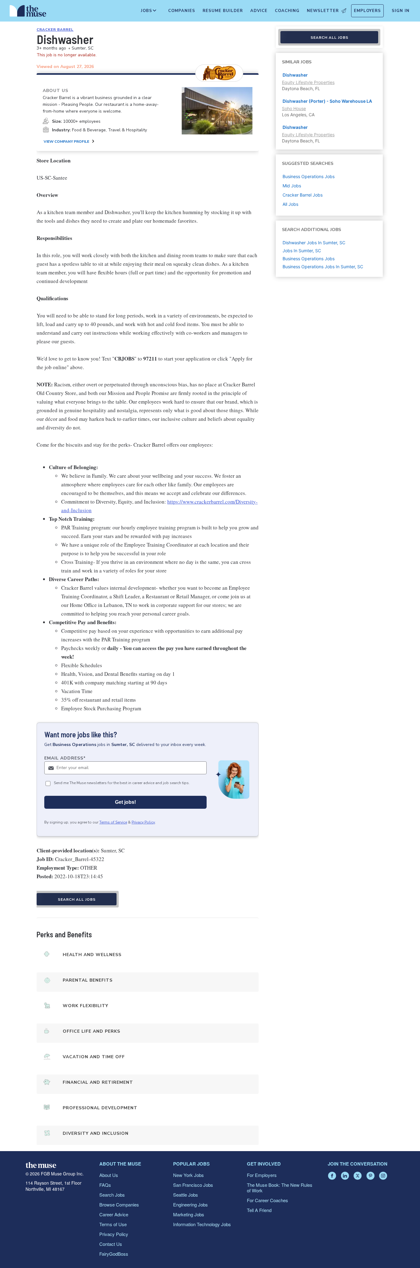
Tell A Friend (259, 1210)
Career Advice (113, 1214)
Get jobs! (125, 802)
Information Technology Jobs (202, 1224)
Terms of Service (113, 822)
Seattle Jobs (185, 1194)
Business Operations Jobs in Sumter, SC (323, 266)
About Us (108, 1175)
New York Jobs (188, 1175)
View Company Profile (66, 141)
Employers (367, 11)
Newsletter (323, 11)
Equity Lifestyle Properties (308, 82)
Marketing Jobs (188, 1214)
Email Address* (65, 758)
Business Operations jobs (309, 176)
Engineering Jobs (190, 1204)
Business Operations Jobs (309, 258)
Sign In (401, 11)
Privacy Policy (143, 822)
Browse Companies (119, 1204)
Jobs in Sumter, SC (302, 250)
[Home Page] (28, 12)
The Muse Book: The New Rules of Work (279, 1188)
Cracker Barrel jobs (303, 194)
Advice (258, 11)
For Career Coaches (267, 1200)
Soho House (294, 108)
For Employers (262, 1175)
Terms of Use (113, 1224)
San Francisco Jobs (193, 1185)
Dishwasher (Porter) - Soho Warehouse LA (327, 101)
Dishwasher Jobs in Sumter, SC (314, 242)
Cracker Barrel (55, 29)
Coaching (287, 11)
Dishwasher (295, 75)
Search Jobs (112, 1194)
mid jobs (292, 185)
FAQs (105, 1185)
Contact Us (110, 1244)
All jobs (290, 204)
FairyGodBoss (113, 1253)
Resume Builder (223, 11)
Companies (181, 11)
